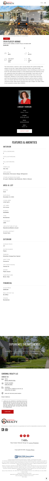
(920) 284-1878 (24, 117)
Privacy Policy (9, 407)
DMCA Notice (24, 476)
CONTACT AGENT (24, 131)
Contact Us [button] (24, 360)
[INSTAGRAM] (21, 436)
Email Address (6, 397)
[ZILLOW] (28, 436)
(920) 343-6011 (9, 384)
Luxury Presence (34, 443)
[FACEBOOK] (24, 436)
